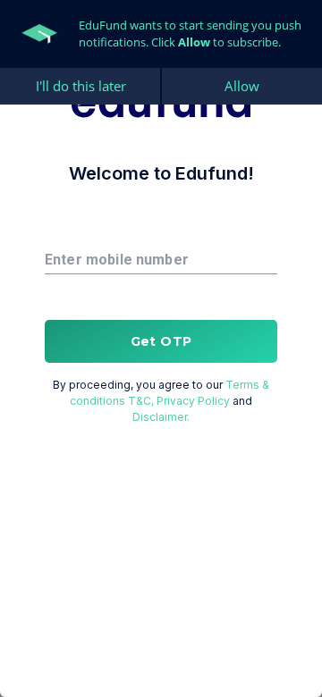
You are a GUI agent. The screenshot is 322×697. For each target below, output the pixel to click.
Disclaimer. (161, 417)
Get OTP (161, 341)
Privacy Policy (193, 400)
